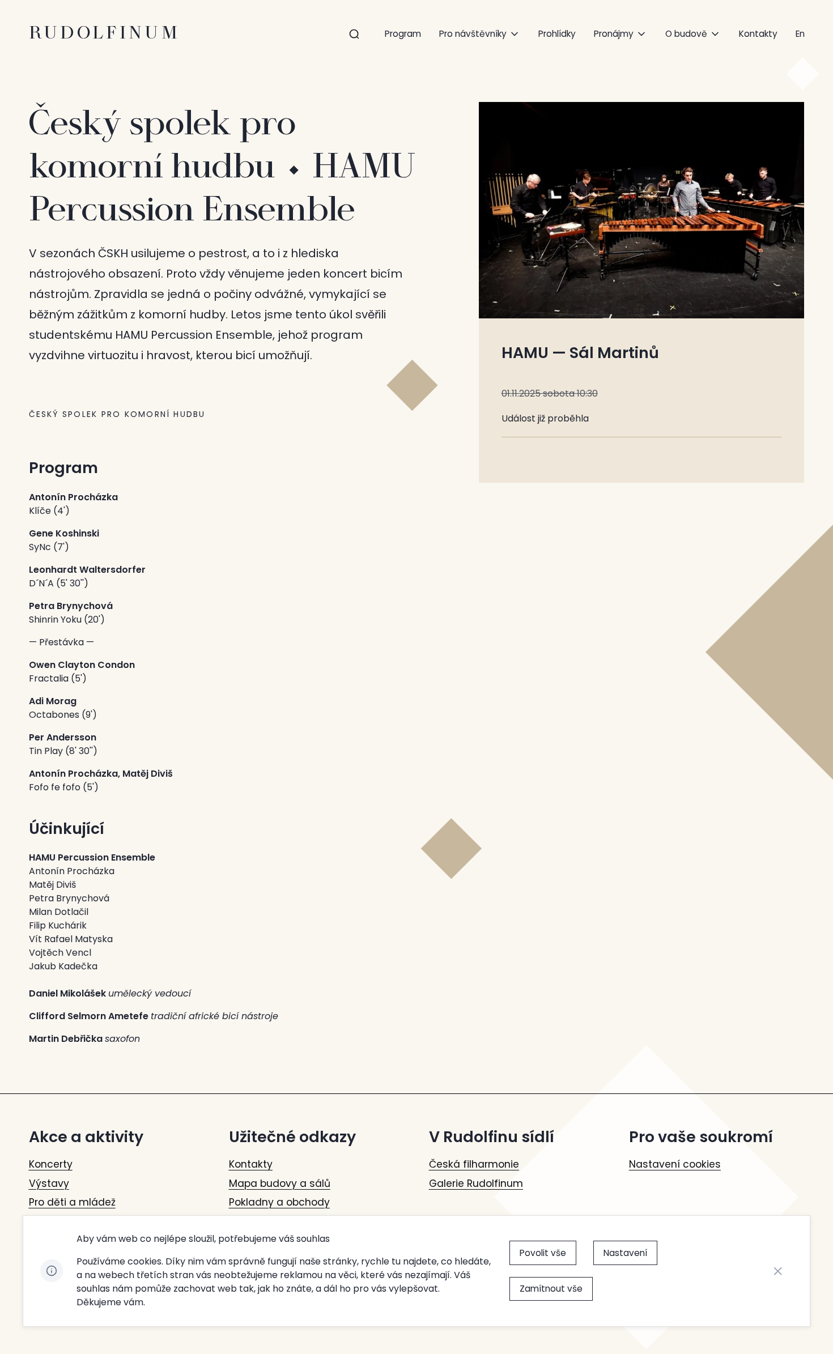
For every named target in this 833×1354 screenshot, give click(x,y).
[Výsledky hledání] (354, 34)
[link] (800, 34)
